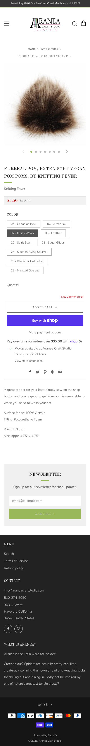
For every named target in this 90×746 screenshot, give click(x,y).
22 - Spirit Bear (21, 242)
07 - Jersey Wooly (22, 233)
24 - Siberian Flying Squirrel (29, 252)
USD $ (42, 705)
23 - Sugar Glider (53, 242)
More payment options (45, 332)
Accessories (49, 49)
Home (32, 49)
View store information (29, 361)
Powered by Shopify (45, 735)
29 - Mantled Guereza (25, 270)
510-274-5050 (15, 597)
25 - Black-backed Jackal (27, 261)
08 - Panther (53, 233)
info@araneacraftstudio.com (24, 590)
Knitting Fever (14, 188)
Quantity (13, 285)
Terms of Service (16, 561)
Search (9, 553)
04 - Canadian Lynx (23, 224)
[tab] (31, 152)
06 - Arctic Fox (56, 224)
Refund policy (14, 568)
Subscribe (43, 514)
